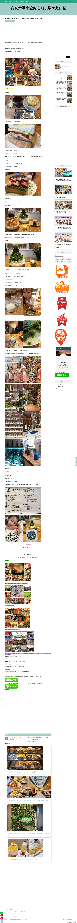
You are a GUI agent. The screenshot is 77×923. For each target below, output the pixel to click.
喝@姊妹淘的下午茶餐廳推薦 (18, 911)
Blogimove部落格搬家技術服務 (71, 922)
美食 (10, 1)
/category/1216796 (18, 656)
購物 (17, 1)
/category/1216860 (20, 666)
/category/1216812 (21, 661)
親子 (6, 1)
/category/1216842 (20, 669)
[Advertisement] (28, 32)
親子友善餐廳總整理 (9, 605)
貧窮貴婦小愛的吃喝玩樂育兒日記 (38, 8)
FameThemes (70, 919)
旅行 (14, 1)
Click (76, 461)
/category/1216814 (18, 664)
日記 (27, 1)
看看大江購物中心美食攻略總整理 (12, 629)
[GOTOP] (1, 921)
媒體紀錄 (22, 1)
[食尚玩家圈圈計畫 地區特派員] (62, 271)
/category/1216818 (18, 659)
